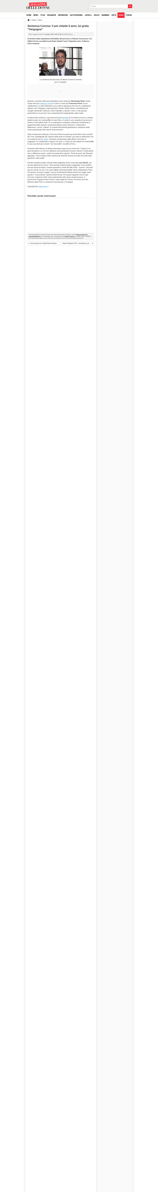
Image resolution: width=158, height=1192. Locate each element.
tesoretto (65, 118)
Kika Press (43, 186)
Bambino (105, 15)
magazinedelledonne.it (34, 236)
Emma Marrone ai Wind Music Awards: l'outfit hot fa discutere (44, 243)
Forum (129, 15)
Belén (46, 139)
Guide (121, 15)
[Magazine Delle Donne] (38, 5)
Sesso (97, 15)
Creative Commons (69, 236)
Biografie (51, 15)
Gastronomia (76, 15)
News (35, 15)
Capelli (88, 15)
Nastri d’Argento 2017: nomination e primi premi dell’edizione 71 (77, 243)
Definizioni (63, 15)
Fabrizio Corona (46, 103)
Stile (42, 15)
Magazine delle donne (82, 234)
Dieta (114, 15)
